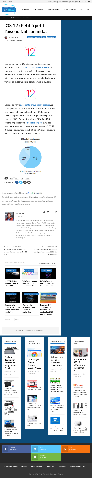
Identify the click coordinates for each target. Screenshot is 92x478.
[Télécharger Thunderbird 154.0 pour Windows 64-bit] (32, 398)
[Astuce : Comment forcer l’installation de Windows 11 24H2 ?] (55, 400)
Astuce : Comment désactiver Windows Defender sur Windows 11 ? (57, 428)
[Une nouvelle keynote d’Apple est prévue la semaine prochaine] (12, 297)
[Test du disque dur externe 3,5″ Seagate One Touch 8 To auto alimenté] (11, 350)
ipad (22, 178)
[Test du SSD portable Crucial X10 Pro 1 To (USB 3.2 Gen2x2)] (9, 383)
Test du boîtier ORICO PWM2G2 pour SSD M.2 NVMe (10, 411)
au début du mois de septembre (34, 67)
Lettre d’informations (77, 466)
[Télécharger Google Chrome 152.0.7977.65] (34, 352)
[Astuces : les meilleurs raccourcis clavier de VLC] (57, 350)
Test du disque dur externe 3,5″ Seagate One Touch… (10, 362)
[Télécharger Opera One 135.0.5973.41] (32, 383)
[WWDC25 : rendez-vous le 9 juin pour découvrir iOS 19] (30, 273)
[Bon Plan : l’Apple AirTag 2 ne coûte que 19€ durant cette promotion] (78, 423)
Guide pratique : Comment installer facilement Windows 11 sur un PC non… (11, 432)
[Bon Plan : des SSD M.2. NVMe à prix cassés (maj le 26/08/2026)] (80, 352)
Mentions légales (37, 466)
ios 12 (16, 178)
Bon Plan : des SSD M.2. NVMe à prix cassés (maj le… (80, 365)
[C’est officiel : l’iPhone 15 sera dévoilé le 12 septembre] (30, 297)
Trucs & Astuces (70, 9)
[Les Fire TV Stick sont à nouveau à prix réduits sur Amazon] (78, 405)
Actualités (25, 9)
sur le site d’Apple (34, 122)
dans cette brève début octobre (35, 104)
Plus (81, 9)
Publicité (50, 466)
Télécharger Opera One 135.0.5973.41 (34, 389)
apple (11, 178)
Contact (10, 1)
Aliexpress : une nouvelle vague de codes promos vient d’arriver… (80, 393)
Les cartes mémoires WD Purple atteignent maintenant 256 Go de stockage (45, 251)
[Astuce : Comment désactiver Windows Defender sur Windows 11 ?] (55, 420)
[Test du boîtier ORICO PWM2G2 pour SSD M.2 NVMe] (9, 403)
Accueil (4, 1)
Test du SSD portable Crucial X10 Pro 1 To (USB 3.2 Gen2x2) (10, 391)
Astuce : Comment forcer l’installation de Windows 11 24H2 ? (57, 408)
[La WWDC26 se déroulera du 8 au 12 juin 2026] (12, 273)
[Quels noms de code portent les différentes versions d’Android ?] (55, 380)
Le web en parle (51, 37)
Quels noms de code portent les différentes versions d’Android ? (57, 388)
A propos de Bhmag (10, 466)
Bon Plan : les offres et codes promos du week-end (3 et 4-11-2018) (16, 251)
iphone (27, 178)
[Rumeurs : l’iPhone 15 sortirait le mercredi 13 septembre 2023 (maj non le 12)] (48, 297)
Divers (44, 37)
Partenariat (62, 466)
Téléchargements (54, 9)
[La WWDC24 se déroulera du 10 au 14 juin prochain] (48, 273)
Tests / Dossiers (38, 9)
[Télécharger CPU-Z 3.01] (32, 418)
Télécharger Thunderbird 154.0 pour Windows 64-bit (34, 406)
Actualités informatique (34, 37)
